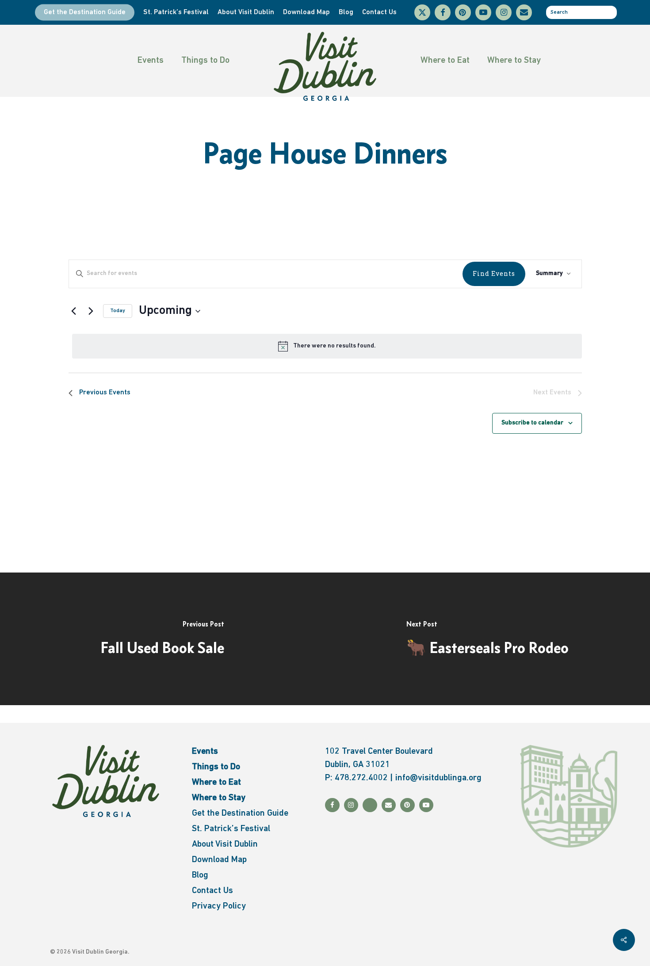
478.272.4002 (361, 778)
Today (117, 310)
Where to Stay (514, 60)
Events (151, 60)
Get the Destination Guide (240, 813)
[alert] (327, 346)
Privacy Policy (219, 906)
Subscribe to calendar (532, 423)
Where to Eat (445, 60)
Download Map (219, 859)
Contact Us (212, 890)
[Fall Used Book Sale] (162, 639)
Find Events (494, 273)
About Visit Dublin (225, 844)
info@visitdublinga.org (438, 778)
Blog (200, 875)
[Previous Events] (74, 311)
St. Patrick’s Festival (231, 829)
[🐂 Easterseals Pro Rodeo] (487, 639)
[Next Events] (91, 311)
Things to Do (205, 60)
